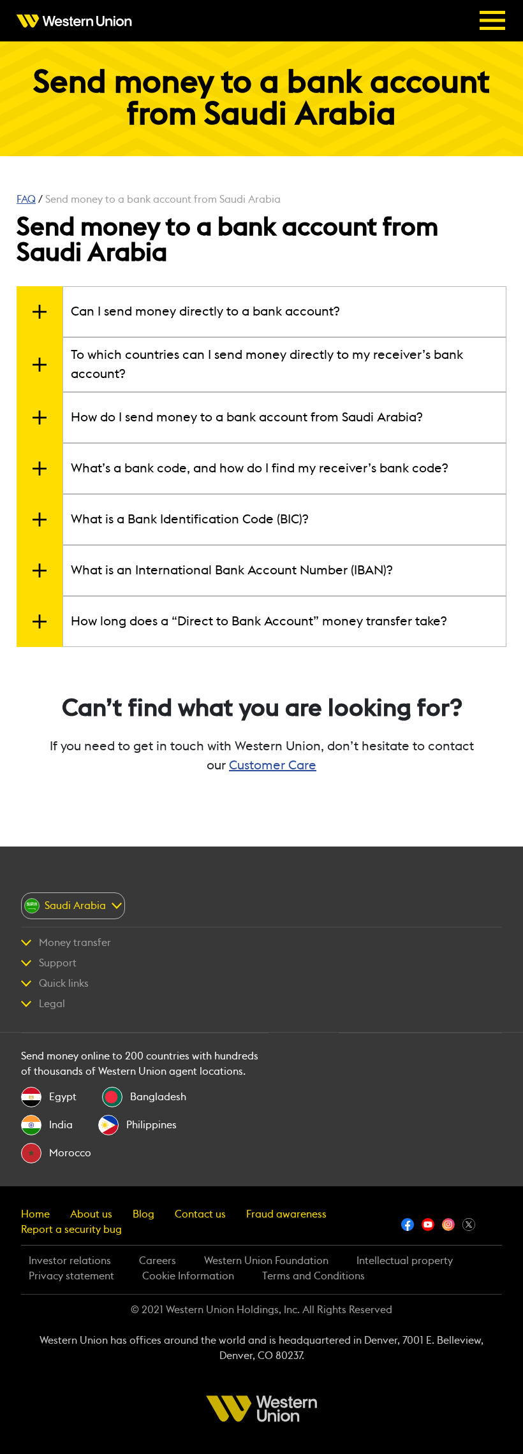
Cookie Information (188, 1276)
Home (35, 1214)
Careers (157, 1261)
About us (91, 1214)
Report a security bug (71, 1230)
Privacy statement (71, 1276)
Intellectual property (405, 1261)
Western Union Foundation (266, 1261)
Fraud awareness (286, 1214)
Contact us (200, 1214)
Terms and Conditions (313, 1276)
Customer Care (272, 765)
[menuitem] (77, 21)
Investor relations (70, 1261)
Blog (143, 1214)
